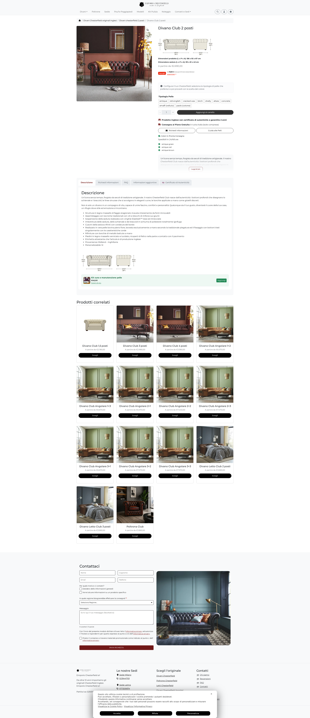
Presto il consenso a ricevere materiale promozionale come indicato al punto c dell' (118, 639)
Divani (83, 12)
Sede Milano (125, 675)
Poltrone (96, 12)
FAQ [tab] (126, 182)
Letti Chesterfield (164, 685)
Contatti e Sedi (182, 12)
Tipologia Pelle (166, 96)
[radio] (163, 101)
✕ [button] (211, 694)
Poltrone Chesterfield (166, 681)
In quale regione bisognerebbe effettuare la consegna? (103, 598)
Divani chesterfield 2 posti (131, 20)
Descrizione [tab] (87, 182)
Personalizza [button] (193, 713)
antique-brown (168, 150)
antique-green (168, 144)
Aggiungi (221, 280)
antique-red (166, 147)
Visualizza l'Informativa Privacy (138, 706)
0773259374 (124, 688)
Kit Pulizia (153, 12)
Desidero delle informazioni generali (98, 589)
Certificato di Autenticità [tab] (177, 182)
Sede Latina (125, 685)
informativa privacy (134, 631)
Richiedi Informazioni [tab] (108, 182)
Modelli (140, 12)
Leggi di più (195, 169)
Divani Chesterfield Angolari (169, 690)
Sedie (107, 12)
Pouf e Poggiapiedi (123, 12)
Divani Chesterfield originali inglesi (100, 20)
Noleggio (166, 12)
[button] (148, 30)
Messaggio (84, 608)
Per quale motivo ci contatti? (91, 586)
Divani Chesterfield (165, 676)
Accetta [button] (116, 713)
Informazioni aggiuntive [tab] (145, 182)
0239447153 (124, 678)
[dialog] (155, 704)
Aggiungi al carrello (205, 112)
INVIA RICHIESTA (116, 647)
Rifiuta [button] (155, 713)
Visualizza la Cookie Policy (110, 706)
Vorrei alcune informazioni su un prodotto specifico (104, 592)
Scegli (95, 355)
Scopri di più (96, 283)
